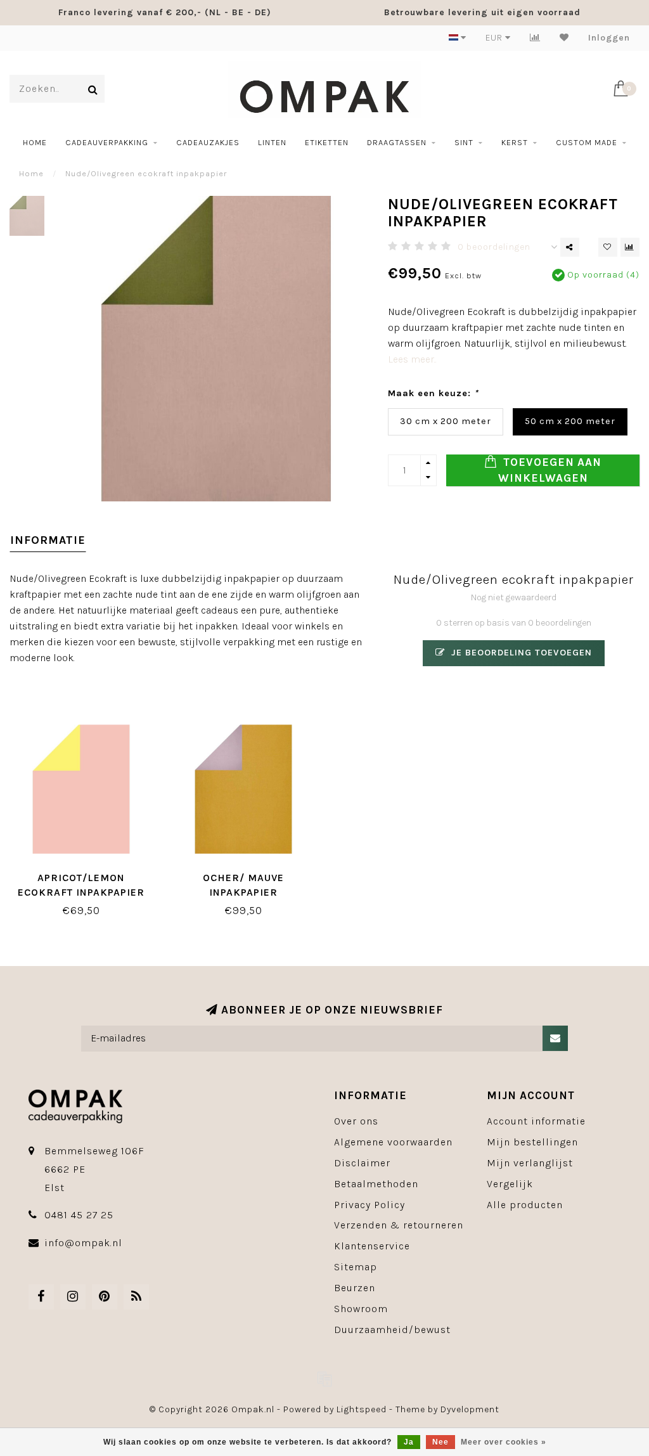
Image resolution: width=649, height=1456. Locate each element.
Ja (409, 1442)
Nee (440, 1442)
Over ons (356, 1121)
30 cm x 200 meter (445, 421)
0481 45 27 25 (78, 1215)
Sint (463, 142)
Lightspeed (362, 1409)
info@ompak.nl (83, 1243)
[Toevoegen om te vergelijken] (629, 247)
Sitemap (355, 1267)
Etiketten (327, 142)
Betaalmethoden (376, 1184)
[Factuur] (324, 1378)
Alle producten (525, 1205)
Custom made (586, 142)
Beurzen (354, 1288)
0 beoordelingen (494, 247)
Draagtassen (397, 142)
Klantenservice (372, 1246)
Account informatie (536, 1121)
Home (35, 142)
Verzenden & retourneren (398, 1225)
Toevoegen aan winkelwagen (550, 470)
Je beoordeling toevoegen (520, 652)
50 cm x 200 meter (570, 421)
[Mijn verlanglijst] (564, 37)
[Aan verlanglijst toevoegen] (607, 247)
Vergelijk (510, 1184)
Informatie (48, 540)
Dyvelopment (469, 1409)
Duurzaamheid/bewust (392, 1330)
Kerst (514, 142)
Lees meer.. (412, 359)
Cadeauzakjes (208, 142)
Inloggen (609, 37)
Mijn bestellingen (532, 1142)
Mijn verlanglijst (530, 1163)
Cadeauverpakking (106, 142)
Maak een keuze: (433, 393)
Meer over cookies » (503, 1442)
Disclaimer (362, 1163)
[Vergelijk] (535, 37)
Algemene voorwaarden (393, 1142)
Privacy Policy (369, 1205)
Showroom (361, 1309)
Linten (272, 142)
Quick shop (87, 873)
